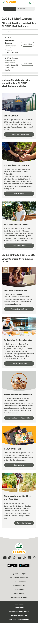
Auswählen (28, 44)
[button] (9, 8)
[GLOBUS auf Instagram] (9, 558)
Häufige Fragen (20, 574)
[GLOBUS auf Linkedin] (29, 558)
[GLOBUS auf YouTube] (19, 558)
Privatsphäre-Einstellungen (19, 612)
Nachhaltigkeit (19, 593)
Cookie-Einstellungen (19, 615)
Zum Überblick (19, 194)
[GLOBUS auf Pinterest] (14, 558)
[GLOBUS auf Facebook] (4, 558)
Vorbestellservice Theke (19, 309)
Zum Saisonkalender (24, 523)
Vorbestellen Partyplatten (19, 363)
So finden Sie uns (19, 586)
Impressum (19, 604)
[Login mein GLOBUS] (34, 3)
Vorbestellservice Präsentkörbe (19, 418)
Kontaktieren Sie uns (20, 578)
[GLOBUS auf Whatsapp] (34, 558)
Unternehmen (19, 590)
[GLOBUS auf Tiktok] (24, 558)
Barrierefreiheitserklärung (19, 619)
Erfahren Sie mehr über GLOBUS (19, 134)
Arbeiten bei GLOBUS (19, 597)
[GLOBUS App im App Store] (12, 566)
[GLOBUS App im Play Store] (24, 566)
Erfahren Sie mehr (19, 246)
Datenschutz (19, 608)
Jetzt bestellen (19, 465)
